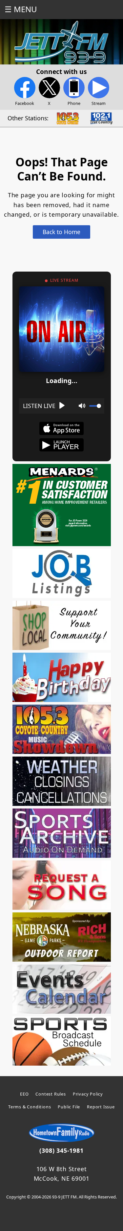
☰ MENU (21, 9)
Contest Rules (50, 1094)
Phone (74, 103)
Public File (69, 1107)
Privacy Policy (88, 1094)
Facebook (24, 103)
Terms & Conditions (29, 1107)
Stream (99, 103)
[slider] (95, 406)
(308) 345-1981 (61, 1150)
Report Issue (101, 1107)
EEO (24, 1094)
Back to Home (61, 232)
